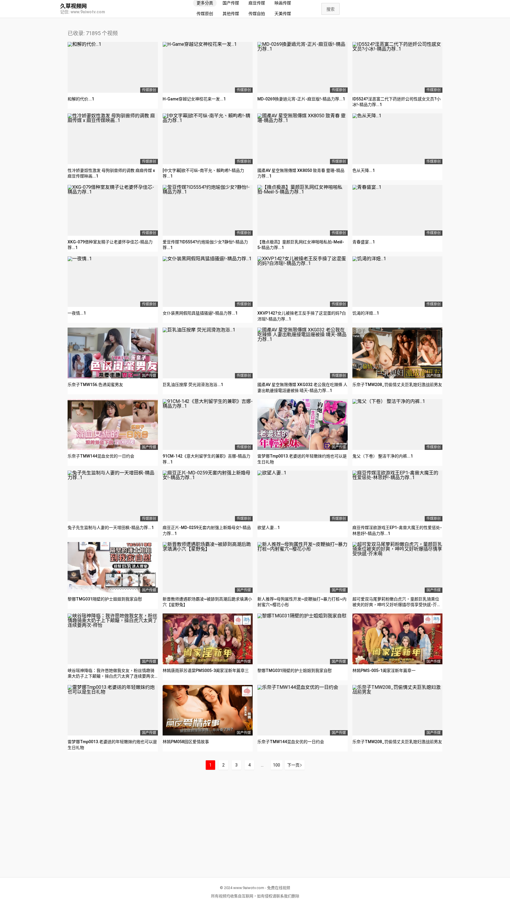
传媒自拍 (257, 13)
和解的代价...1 (81, 99)
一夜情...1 (77, 313)
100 (276, 765)
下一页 (293, 765)
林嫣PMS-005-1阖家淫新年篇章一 (384, 670)
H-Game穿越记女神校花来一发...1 (194, 99)
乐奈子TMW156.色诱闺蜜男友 (95, 384)
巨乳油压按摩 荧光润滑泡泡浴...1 (193, 384)
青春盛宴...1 (363, 242)
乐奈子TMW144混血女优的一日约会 (101, 456)
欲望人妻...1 (268, 527)
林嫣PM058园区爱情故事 (186, 741)
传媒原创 (205, 13)
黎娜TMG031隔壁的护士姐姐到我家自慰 (105, 599)
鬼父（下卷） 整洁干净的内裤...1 (382, 456)
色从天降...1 (363, 170)
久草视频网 (73, 6)
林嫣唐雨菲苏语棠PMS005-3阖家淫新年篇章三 (206, 670)
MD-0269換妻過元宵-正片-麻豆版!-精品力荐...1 (301, 99)
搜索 (330, 9)
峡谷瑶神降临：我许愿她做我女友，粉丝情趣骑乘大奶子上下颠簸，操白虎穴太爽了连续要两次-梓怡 (112, 676)
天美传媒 (282, 13)
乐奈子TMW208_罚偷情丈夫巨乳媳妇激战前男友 (397, 384)
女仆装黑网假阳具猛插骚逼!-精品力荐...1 (200, 313)
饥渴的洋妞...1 (365, 313)
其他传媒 (231, 13)
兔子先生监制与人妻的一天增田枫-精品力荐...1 (111, 527)
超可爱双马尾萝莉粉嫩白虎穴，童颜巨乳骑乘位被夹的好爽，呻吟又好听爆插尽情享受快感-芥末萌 (396, 605)
